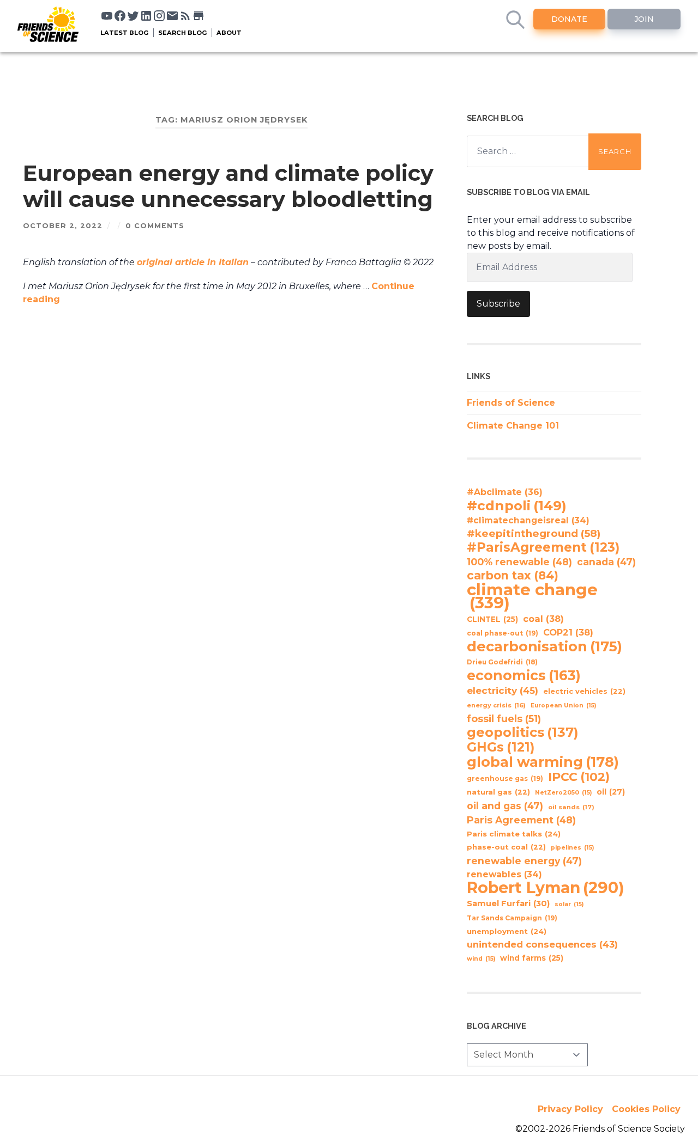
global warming (543, 761)
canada (606, 561)
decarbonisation (544, 646)
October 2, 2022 (63, 226)
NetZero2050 (563, 792)
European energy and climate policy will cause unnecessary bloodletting (228, 186)
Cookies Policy (646, 1109)
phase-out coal (506, 847)
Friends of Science (511, 403)
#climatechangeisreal (528, 520)
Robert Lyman (545, 887)
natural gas (498, 792)
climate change (532, 596)
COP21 (568, 632)
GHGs (500, 747)
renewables (504, 874)
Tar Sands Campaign (512, 918)
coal (543, 618)
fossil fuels (504, 719)
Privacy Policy (570, 1109)
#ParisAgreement (543, 547)
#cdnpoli (517, 505)
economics (524, 675)
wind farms (531, 958)
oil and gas (505, 805)
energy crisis (496, 705)
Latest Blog (124, 32)
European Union (563, 705)
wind (481, 958)
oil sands (571, 807)
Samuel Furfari (508, 903)
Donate (569, 19)
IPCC (579, 777)
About (229, 32)
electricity (502, 690)
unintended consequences (542, 944)
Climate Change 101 (513, 425)
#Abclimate (505, 492)
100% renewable (519, 561)
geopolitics (523, 732)
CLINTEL (492, 619)
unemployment (506, 931)
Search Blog (182, 32)
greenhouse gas (505, 778)
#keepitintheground (533, 533)
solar (569, 904)
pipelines (572, 847)
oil (611, 792)
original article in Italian (193, 262)
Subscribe (498, 303)
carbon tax (512, 575)
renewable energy (524, 860)
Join (644, 19)
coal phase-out (502, 633)
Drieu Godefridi (502, 662)
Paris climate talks (514, 833)
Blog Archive (496, 1025)
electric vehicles (584, 691)
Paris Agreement (521, 820)
